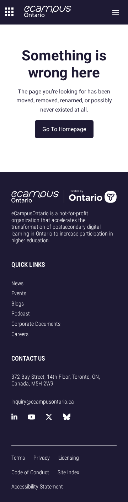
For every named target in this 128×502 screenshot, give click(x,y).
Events (18, 293)
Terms (18, 457)
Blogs (17, 303)
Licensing (68, 457)
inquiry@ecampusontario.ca (42, 401)
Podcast (20, 313)
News (17, 283)
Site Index (68, 472)
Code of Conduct (30, 472)
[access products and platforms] (9, 12)
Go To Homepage (64, 129)
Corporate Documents (35, 323)
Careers (19, 334)
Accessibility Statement (37, 486)
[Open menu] (116, 12)
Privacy (41, 457)
